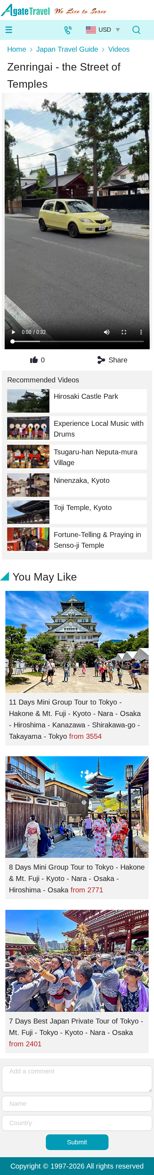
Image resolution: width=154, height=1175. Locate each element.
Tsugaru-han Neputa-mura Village (96, 457)
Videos (119, 49)
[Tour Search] (136, 30)
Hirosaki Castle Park (86, 396)
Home (16, 49)
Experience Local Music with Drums (99, 428)
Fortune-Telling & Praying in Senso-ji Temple (97, 540)
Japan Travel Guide (67, 49)
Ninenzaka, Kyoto (82, 480)
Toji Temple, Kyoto (83, 507)
